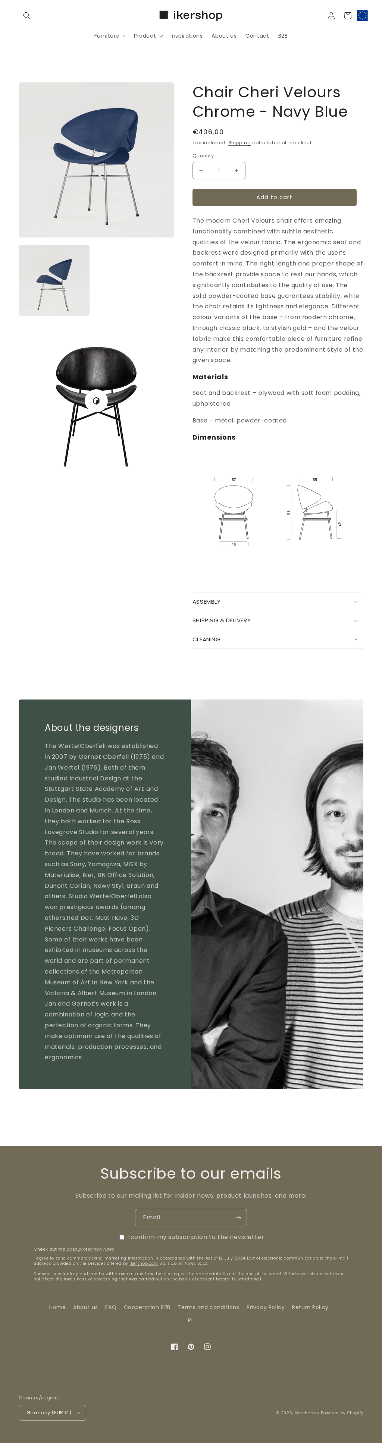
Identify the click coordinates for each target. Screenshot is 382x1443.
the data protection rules (86, 1249)
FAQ (110, 1307)
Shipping (239, 142)
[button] (27, 15)
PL (191, 1320)
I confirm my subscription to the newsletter (195, 1237)
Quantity (203, 155)
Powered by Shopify (342, 1413)
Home (57, 1307)
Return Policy (310, 1307)
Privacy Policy (266, 1307)
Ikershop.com (143, 1263)
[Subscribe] (238, 1217)
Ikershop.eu (307, 1413)
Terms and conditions (208, 1307)
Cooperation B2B (147, 1307)
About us (85, 1307)
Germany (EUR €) (48, 1412)
